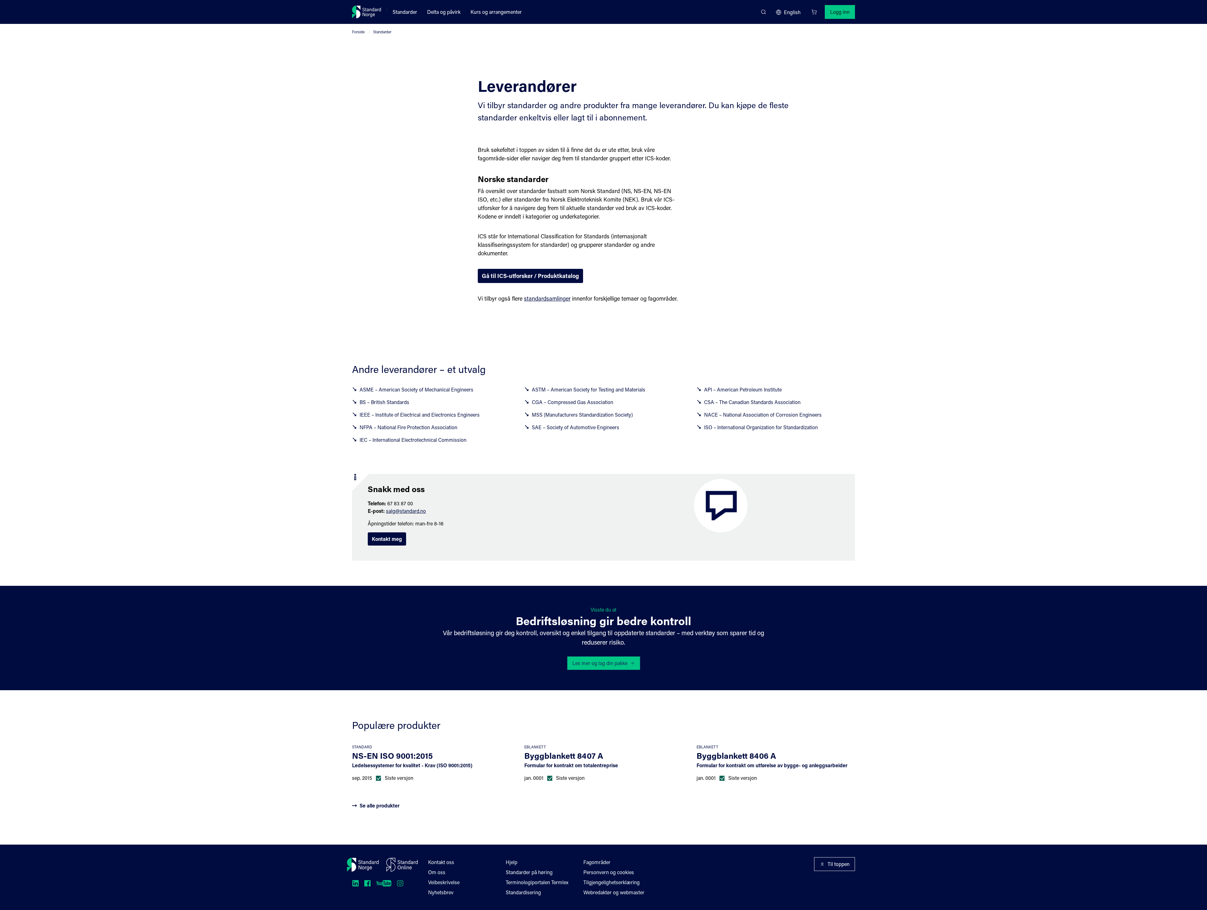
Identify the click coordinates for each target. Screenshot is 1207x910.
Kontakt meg (387, 538)
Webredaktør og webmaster (613, 892)
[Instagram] (400, 883)
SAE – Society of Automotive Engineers (575, 427)
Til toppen (839, 864)
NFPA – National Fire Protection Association (408, 427)
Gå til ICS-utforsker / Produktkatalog (530, 276)
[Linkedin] (355, 883)
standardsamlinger (547, 298)
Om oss (436, 872)
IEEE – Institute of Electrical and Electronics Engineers (420, 414)
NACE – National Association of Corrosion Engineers (763, 414)
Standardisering (523, 892)
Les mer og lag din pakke (599, 663)
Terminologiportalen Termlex (537, 882)
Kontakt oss (441, 862)
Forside (358, 31)
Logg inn (840, 11)
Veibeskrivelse (444, 882)
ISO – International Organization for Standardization (761, 427)
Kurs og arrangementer (496, 11)
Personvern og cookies (608, 872)
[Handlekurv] (814, 12)
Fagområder (596, 862)
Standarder (405, 11)
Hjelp (511, 862)
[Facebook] (367, 883)
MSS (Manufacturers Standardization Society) (582, 414)
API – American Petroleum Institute (743, 389)
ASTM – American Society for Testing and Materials (588, 389)
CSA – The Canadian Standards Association (752, 402)
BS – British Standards (384, 402)
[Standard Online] (402, 864)
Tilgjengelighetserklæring (611, 882)
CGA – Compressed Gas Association (572, 402)
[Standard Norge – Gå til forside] (366, 12)
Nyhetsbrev (441, 892)
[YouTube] (384, 883)
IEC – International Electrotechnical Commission (413, 439)
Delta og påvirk (443, 11)
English (792, 12)
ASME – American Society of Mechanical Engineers (416, 389)
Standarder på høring (529, 872)
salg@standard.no (406, 511)
